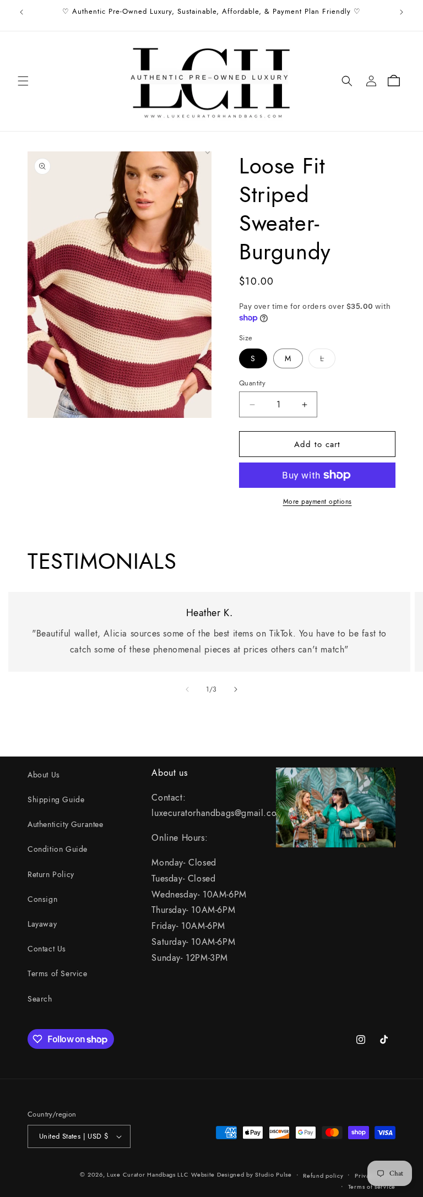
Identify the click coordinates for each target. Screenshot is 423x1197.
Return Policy (51, 874)
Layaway (42, 923)
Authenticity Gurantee (66, 824)
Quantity (252, 383)
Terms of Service (58, 973)
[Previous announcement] (21, 12)
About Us (44, 774)
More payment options (317, 502)
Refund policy (323, 1175)
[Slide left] (187, 689)
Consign (42, 899)
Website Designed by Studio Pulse (241, 1174)
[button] (23, 81)
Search (40, 998)
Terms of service (371, 1186)
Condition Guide (58, 849)
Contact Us (47, 948)
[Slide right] (236, 689)
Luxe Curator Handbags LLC (148, 1174)
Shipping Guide (56, 799)
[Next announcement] (401, 12)
